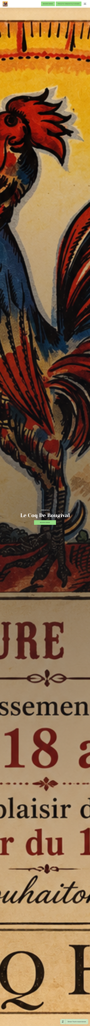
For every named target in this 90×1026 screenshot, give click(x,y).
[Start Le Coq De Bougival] (5, 3)
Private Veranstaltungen (69, 4)
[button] (85, 3)
